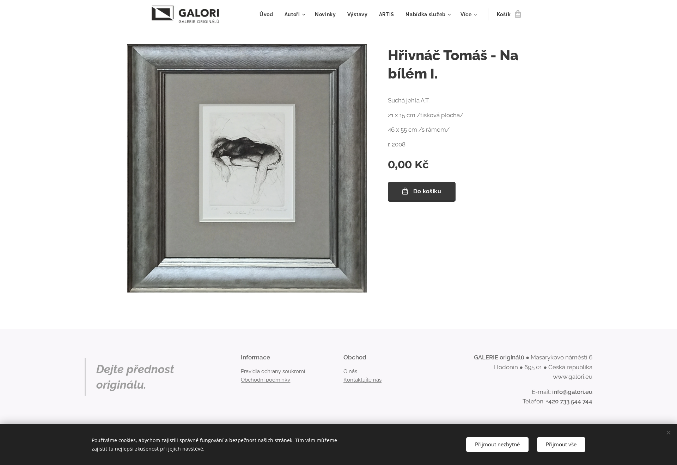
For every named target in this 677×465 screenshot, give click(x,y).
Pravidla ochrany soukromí (273, 371)
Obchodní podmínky (265, 380)
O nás (350, 371)
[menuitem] (268, 14)
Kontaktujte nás (362, 380)
